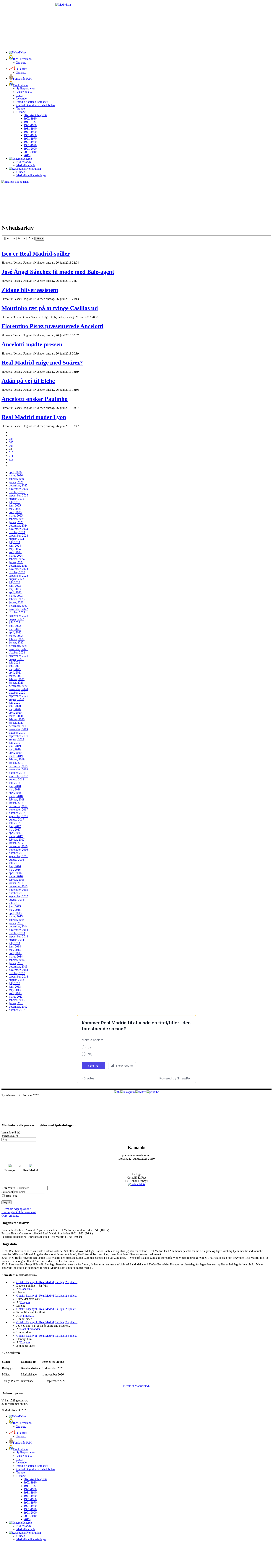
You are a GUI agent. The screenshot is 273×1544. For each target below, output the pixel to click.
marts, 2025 (16, 515)
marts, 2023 (16, 595)
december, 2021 (18, 645)
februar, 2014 (17, 959)
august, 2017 (16, 819)
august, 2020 (16, 699)
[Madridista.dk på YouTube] (153, 1092)
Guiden (20, 172)
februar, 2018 (17, 799)
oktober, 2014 (17, 933)
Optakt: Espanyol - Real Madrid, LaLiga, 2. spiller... (46, 1282)
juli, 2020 (14, 702)
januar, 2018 (16, 802)
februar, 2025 (17, 518)
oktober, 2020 (17, 692)
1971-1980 (30, 141)
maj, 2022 (15, 629)
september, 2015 (18, 896)
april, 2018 (15, 792)
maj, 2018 (15, 789)
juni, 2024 (15, 545)
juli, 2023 (14, 582)
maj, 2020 (15, 709)
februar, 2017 (17, 839)
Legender (21, 98)
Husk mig (11, 1195)
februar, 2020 (17, 719)
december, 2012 (18, 1006)
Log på (6, 1202)
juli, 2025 (14, 502)
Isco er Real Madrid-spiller (35, 253)
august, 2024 (16, 538)
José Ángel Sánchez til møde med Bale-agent (57, 271)
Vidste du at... (24, 91)
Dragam (25, 1302)
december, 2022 (18, 605)
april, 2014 (15, 953)
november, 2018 (18, 769)
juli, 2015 (14, 903)
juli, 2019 (14, 742)
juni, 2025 (15, 505)
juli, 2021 (14, 662)
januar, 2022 (16, 642)
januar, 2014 (16, 963)
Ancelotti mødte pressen (31, 344)
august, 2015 (16, 899)
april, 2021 (15, 672)
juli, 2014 (14, 943)
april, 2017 (15, 832)
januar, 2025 (16, 522)
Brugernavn (8, 1187)
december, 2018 (18, 766)
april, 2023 (15, 592)
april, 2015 (15, 913)
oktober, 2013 (17, 973)
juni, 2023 (15, 585)
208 (11, 445)
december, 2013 (18, 966)
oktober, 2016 (17, 852)
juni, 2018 (15, 786)
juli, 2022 (14, 622)
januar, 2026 (16, 482)
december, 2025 (18, 485)
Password (7, 1191)
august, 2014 (16, 939)
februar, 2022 (17, 639)
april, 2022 (15, 632)
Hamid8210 (27, 1315)
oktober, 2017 (17, 812)
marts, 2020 (16, 716)
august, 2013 (16, 979)
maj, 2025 (15, 508)
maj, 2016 (15, 869)
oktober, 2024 (17, 532)
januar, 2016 (16, 883)
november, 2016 (18, 849)
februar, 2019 (17, 759)
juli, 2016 (14, 863)
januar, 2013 (16, 1003)
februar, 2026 (17, 478)
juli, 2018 (14, 782)
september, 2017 (18, 816)
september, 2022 (18, 615)
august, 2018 (16, 779)
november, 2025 (18, 488)
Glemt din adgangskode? (16, 1208)
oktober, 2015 (17, 893)
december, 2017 (18, 806)
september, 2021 (18, 655)
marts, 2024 (16, 555)
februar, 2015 (17, 919)
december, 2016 (18, 846)
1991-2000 (30, 148)
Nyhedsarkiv (23, 162)
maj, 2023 (15, 589)
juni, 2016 (15, 866)
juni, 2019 (15, 746)
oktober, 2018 (17, 772)
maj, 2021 (15, 669)
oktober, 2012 (17, 1010)
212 (11, 459)
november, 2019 (18, 729)
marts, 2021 (16, 675)
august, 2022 (16, 619)
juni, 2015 (15, 906)
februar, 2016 (17, 879)
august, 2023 (16, 579)
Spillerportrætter (25, 88)
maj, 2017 (15, 829)
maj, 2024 (15, 548)
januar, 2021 (16, 682)
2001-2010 (30, 151)
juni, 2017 (15, 826)
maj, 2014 (15, 949)
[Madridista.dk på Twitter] (140, 1092)
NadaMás (26, 1288)
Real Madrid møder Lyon (33, 417)
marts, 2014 (16, 956)
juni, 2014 (15, 946)
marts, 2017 (16, 836)
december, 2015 (18, 886)
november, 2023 (18, 569)
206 (11, 439)
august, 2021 (16, 659)
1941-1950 (30, 131)
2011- (27, 155)
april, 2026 (15, 472)
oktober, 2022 (17, 612)
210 (11, 452)
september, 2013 (18, 976)
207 (11, 442)
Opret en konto (10, 1215)
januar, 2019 (16, 762)
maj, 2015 (15, 909)
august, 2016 (16, 859)
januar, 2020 (16, 722)
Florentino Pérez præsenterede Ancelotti (52, 326)
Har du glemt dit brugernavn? (18, 1212)
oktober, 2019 (17, 732)
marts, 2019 (16, 756)
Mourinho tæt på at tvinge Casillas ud (49, 308)
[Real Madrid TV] (136, 1184)
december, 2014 (18, 926)
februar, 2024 (17, 559)
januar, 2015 (16, 923)
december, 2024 (18, 525)
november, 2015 (18, 889)
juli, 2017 (14, 822)
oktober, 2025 (17, 492)
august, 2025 (16, 498)
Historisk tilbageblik (35, 115)
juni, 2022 (15, 625)
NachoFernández (30, 1329)
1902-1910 (30, 118)
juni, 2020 (15, 706)
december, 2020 (18, 685)
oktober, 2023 (17, 572)
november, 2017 (18, 809)
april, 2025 (15, 512)
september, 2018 (18, 776)
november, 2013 (18, 969)
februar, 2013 (17, 999)
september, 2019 (18, 736)
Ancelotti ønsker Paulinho (34, 399)
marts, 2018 (16, 796)
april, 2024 (15, 552)
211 (11, 455)
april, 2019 (15, 752)
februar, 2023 (17, 599)
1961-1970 (30, 138)
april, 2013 (15, 993)
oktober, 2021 (17, 652)
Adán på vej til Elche (28, 380)
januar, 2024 (16, 562)
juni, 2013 (15, 986)
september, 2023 (18, 575)
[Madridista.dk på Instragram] (127, 1092)
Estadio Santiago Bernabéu (32, 101)
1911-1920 (30, 121)
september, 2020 (18, 695)
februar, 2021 (17, 679)
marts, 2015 (16, 916)
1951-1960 (30, 135)
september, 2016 (18, 856)
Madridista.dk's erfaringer (31, 175)
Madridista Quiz (25, 165)
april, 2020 (15, 712)
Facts (19, 95)
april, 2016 (15, 873)
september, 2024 (18, 535)
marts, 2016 (16, 876)
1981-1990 (30, 145)
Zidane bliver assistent (29, 290)
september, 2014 (18, 936)
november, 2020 (18, 689)
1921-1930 (30, 125)
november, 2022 (18, 609)
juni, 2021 (15, 665)
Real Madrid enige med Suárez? (42, 362)
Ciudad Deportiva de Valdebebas (35, 105)
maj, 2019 (15, 749)
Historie (21, 111)
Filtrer (40, 238)
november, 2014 (18, 929)
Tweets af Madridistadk (136, 1386)
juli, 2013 (14, 983)
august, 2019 (16, 739)
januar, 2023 (16, 602)
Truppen (21, 62)
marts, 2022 (16, 635)
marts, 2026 (16, 475)
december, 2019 (18, 726)
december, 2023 (18, 565)
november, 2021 (18, 649)
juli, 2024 (14, 542)
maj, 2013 (15, 989)
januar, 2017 (16, 842)
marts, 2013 (16, 996)
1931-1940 (30, 128)
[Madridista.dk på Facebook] (117, 1092)
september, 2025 (18, 495)
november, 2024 (18, 528)
